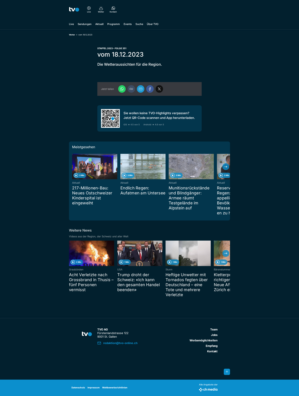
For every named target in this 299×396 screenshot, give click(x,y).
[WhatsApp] (122, 89)
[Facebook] (150, 89)
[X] (159, 89)
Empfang (212, 345)
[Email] (140, 89)
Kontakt (212, 351)
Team (214, 329)
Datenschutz (78, 387)
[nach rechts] (225, 166)
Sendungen (85, 24)
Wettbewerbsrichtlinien (114, 387)
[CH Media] (208, 389)
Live (71, 24)
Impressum (94, 387)
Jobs (214, 335)
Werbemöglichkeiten (204, 340)
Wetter (72, 35)
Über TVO (152, 24)
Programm (113, 24)
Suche (139, 24)
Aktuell (99, 24)
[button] (131, 89)
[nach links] (73, 166)
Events (128, 24)
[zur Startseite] (74, 9)
